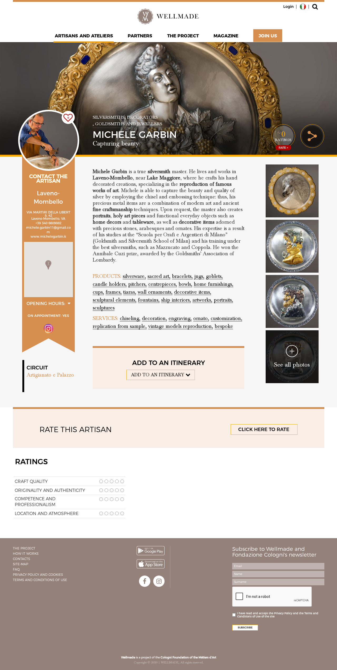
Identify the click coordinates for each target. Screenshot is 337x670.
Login (288, 6)
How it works (25, 554)
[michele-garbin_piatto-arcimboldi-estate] (292, 246)
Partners (140, 35)
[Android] (151, 550)
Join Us (268, 35)
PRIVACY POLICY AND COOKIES (38, 575)
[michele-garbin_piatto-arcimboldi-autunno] (292, 301)
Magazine (226, 35)
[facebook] (144, 581)
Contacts (21, 559)
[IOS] (151, 563)
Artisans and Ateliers (84, 35)
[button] (48, 264)
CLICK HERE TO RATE (263, 429)
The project (183, 35)
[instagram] (159, 581)
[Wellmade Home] (168, 16)
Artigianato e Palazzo (50, 375)
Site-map (20, 564)
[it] (303, 6)
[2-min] (292, 190)
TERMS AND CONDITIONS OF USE (40, 580)
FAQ (16, 569)
